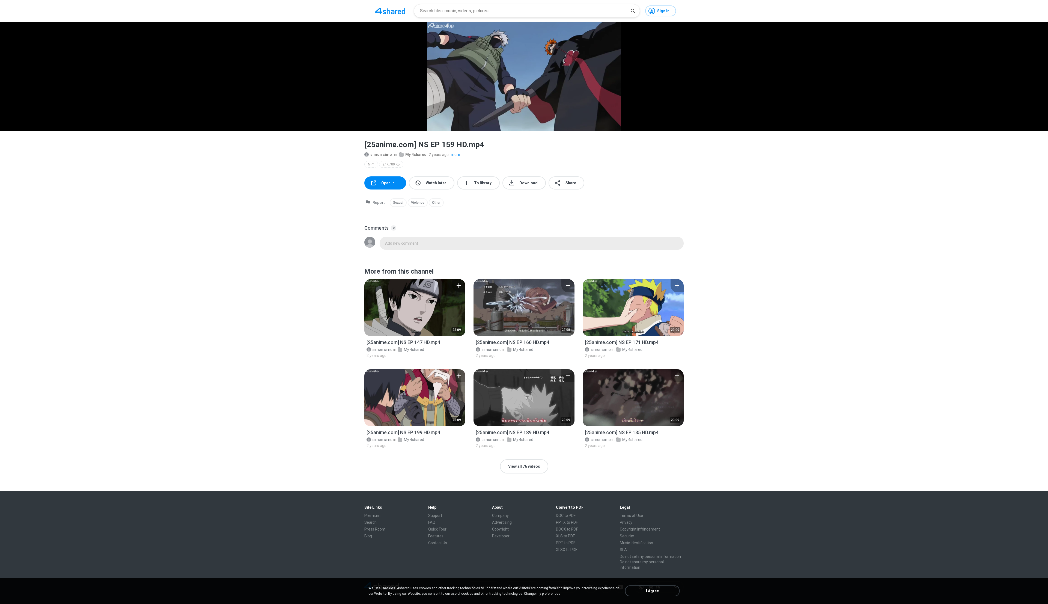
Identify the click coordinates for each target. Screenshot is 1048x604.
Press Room (374, 529)
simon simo (381, 154)
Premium (372, 515)
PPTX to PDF (567, 522)
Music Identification (636, 543)
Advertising (502, 522)
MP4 (371, 164)
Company (500, 515)
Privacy (626, 522)
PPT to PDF (565, 543)
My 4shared (416, 154)
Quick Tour (437, 529)
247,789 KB (391, 164)
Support (435, 515)
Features (435, 536)
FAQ (431, 522)
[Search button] (632, 10)
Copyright (500, 529)
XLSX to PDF (566, 549)
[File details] (414, 307)
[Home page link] (390, 10)
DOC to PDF (566, 515)
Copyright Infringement (640, 529)
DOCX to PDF (567, 529)
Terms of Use (631, 515)
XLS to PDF (565, 536)
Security (627, 536)
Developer (501, 536)
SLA (623, 549)
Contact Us (437, 543)
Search (370, 522)
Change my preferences (542, 594)
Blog (368, 536)
